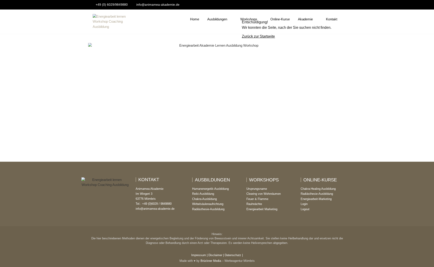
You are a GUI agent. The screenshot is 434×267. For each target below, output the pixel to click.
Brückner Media (210, 260)
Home (194, 19)
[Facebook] (95, 214)
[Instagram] (105, 214)
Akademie (305, 19)
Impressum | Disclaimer (206, 255)
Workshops (248, 19)
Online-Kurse (280, 19)
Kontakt (331, 19)
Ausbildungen (217, 19)
